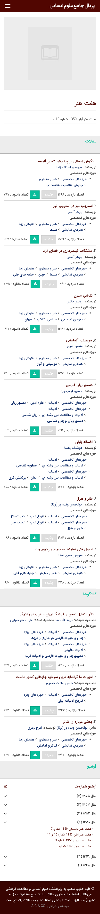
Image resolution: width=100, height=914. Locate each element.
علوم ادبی (37, 402)
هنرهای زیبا (26, 224)
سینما (53, 274)
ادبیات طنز (18, 522)
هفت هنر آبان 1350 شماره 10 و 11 (69, 834)
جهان (41, 274)
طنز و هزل (84, 499)
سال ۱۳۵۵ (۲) (86, 796)
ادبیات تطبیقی (73, 650)
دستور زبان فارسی (79, 385)
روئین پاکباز (75, 301)
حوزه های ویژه (34, 632)
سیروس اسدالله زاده (69, 167)
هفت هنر (85, 103)
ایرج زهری (34, 727)
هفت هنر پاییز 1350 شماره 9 (73, 840)
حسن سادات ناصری (59, 683)
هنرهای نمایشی (72, 229)
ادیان (34, 477)
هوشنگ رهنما (73, 447)
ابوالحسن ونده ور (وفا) (67, 504)
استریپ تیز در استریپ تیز (72, 206)
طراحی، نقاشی (47, 319)
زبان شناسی (29, 415)
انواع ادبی (37, 516)
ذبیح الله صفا (64, 620)
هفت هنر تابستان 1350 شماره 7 (71, 829)
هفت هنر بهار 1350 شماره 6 (74, 846)
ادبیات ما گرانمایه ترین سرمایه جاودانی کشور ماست (54, 677)
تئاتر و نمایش (48, 573)
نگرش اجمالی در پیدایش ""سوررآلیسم (65, 161)
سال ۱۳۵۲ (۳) (86, 813)
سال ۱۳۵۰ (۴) (86, 822)
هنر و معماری (48, 179)
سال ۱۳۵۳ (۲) (86, 804)
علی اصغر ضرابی (21, 620)
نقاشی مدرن (83, 296)
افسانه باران (83, 442)
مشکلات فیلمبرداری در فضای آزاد (67, 251)
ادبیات (52, 402)
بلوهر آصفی (75, 212)
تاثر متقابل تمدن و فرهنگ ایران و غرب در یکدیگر (56, 614)
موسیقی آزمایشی (79, 340)
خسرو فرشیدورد (71, 391)
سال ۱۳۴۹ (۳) (86, 856)
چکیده (49, 194)
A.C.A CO (38, 906)
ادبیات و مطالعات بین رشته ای (62, 415)
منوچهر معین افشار (70, 555)
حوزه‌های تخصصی (74, 179)
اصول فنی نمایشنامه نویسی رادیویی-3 (63, 549)
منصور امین (75, 346)
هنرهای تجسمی (72, 319)
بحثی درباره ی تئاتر (77, 722)
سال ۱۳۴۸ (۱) (87, 865)
